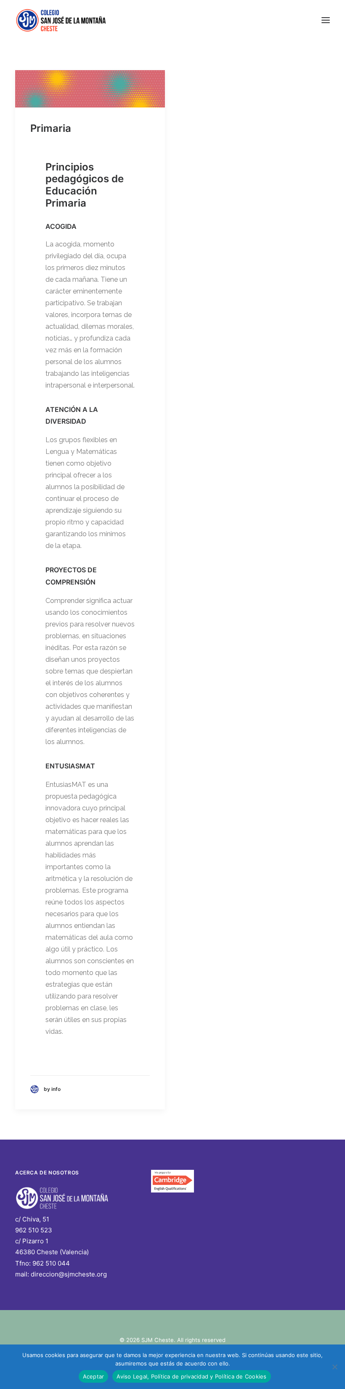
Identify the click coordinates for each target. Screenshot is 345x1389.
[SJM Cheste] (61, 20)
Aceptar (93, 1376)
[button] (325, 20)
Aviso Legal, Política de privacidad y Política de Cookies (191, 1376)
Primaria (50, 128)
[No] (334, 1367)
